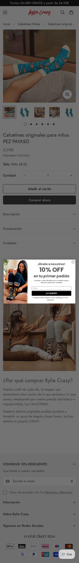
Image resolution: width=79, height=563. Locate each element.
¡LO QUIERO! (51, 293)
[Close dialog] (73, 261)
